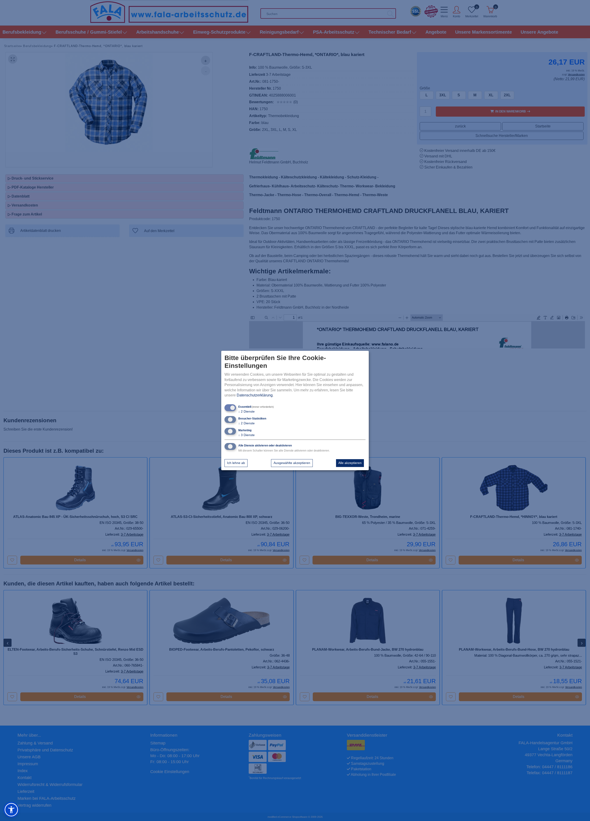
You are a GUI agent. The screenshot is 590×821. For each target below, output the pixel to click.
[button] (11, 809)
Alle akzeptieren (350, 463)
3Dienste (246, 435)
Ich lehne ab (236, 463)
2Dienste (246, 411)
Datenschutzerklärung (255, 395)
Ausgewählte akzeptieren (292, 463)
